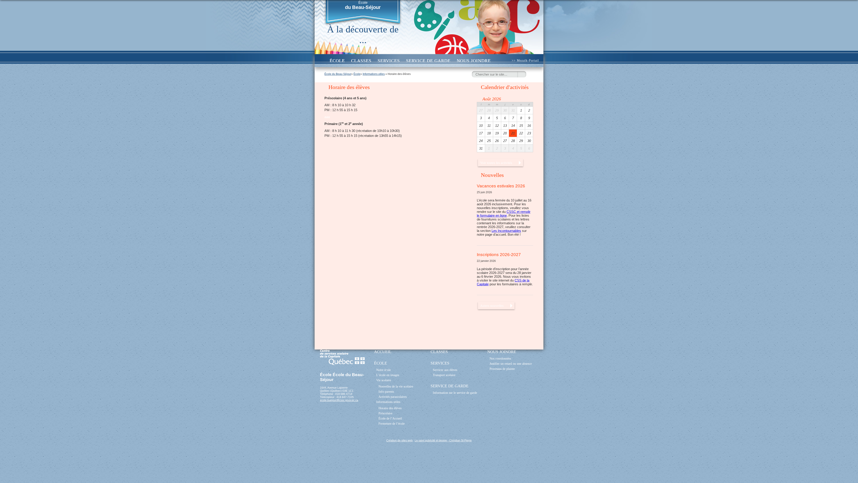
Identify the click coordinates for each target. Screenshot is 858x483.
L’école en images (387, 375)
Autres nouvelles (492, 305)
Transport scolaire (444, 375)
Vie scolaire (383, 380)
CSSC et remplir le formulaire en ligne (503, 213)
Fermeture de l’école (392, 423)
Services (389, 60)
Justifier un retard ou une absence (511, 363)
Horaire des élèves (390, 408)
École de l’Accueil (390, 418)
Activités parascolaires (393, 396)
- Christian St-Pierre (459, 440)
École (363, 5)
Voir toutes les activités (496, 163)
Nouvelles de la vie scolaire (396, 386)
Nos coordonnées (500, 358)
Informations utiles (374, 74)
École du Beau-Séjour (337, 74)
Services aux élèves (445, 370)
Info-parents (386, 391)
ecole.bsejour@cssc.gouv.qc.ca (339, 400)
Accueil (321, 60)
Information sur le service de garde (455, 392)
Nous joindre (474, 60)
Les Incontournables (506, 231)
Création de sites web (399, 440)
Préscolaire (385, 413)
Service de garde (428, 60)
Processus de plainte (502, 369)
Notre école (383, 370)
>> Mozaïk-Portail (525, 60)
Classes (361, 60)
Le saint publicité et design (431, 440)
